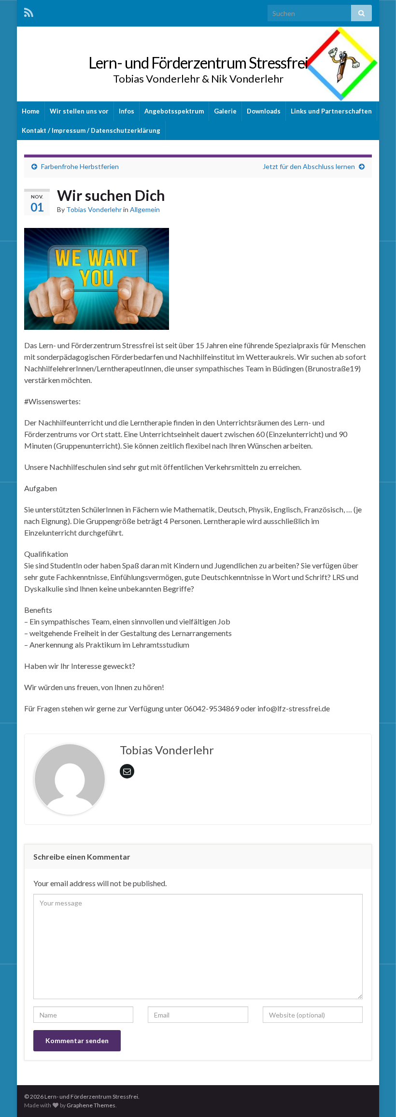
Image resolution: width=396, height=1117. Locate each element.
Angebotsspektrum (174, 111)
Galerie (225, 111)
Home (31, 111)
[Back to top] (374, 1095)
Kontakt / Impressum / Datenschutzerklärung (91, 130)
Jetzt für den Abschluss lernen (309, 166)
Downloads (264, 111)
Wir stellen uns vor (79, 111)
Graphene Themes (91, 1105)
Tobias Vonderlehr (94, 209)
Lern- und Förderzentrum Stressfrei (198, 62)
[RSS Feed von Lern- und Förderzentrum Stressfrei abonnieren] (28, 12)
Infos (126, 111)
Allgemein (145, 209)
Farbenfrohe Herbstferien (80, 166)
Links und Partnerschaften (331, 111)
